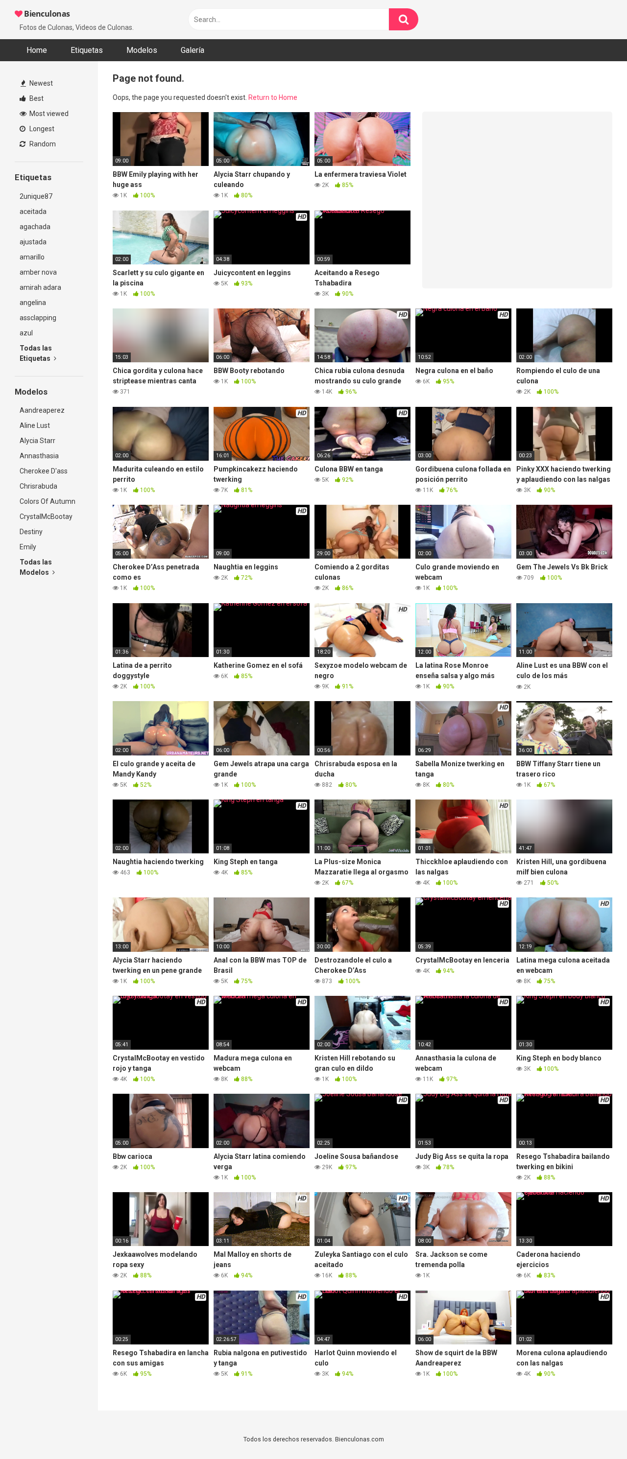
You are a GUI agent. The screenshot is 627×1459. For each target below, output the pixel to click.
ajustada (33, 242)
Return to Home (272, 97)
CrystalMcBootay (46, 516)
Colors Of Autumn (47, 501)
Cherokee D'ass (44, 471)
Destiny (31, 532)
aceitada (33, 211)
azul (26, 333)
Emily (28, 547)
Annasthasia (39, 456)
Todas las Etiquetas (36, 353)
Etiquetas (87, 50)
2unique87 (36, 196)
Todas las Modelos (36, 567)
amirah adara (40, 287)
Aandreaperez (42, 410)
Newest (40, 83)
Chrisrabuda (38, 486)
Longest (41, 129)
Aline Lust (35, 425)
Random (42, 144)
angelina (33, 302)
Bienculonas (46, 13)
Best (36, 98)
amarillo (32, 257)
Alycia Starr (37, 441)
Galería (192, 50)
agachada (35, 227)
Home (36, 50)
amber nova (38, 272)
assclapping (38, 318)
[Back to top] (594, 1429)
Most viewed (48, 114)
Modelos (141, 50)
